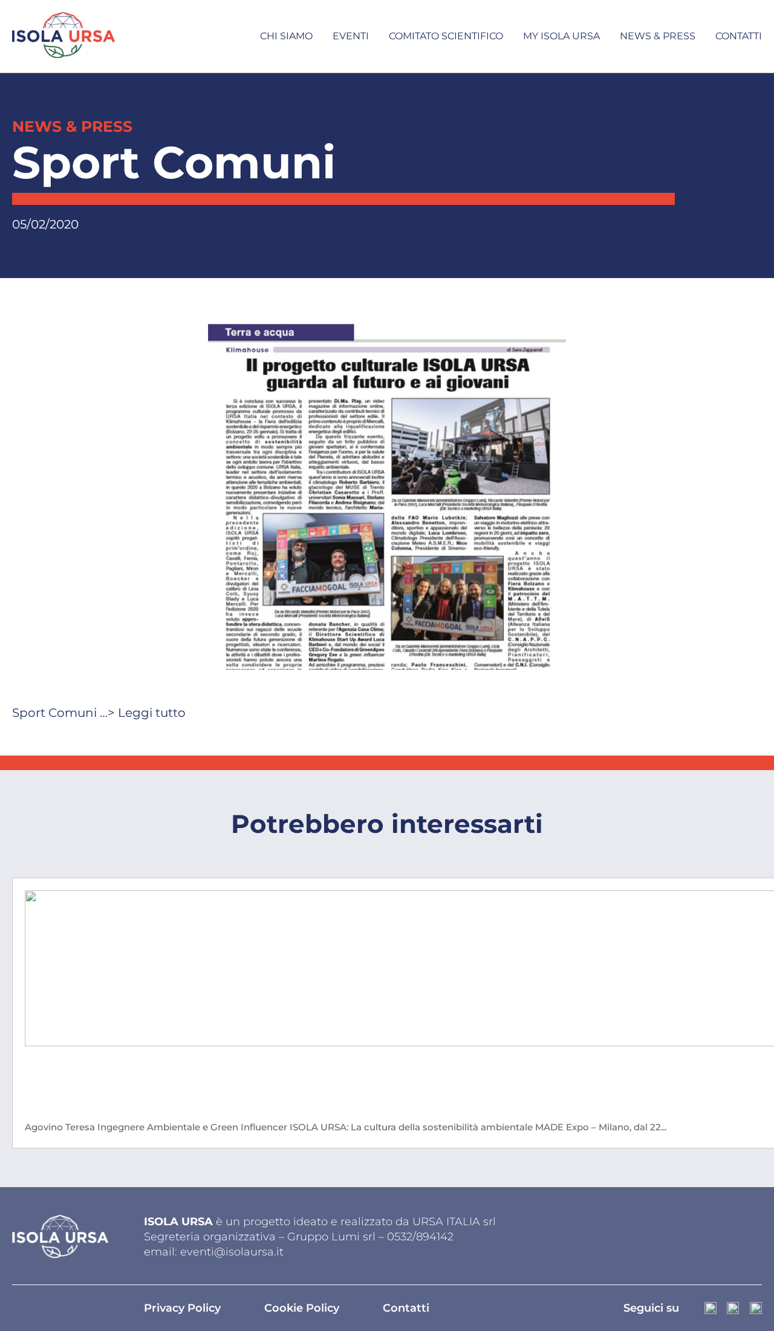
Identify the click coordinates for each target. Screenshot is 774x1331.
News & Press (657, 36)
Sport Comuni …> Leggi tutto (99, 712)
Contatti (738, 36)
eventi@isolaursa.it (232, 1251)
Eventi (351, 36)
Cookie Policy (301, 1308)
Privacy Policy (182, 1308)
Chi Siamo (286, 36)
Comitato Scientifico (446, 36)
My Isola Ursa (561, 36)
